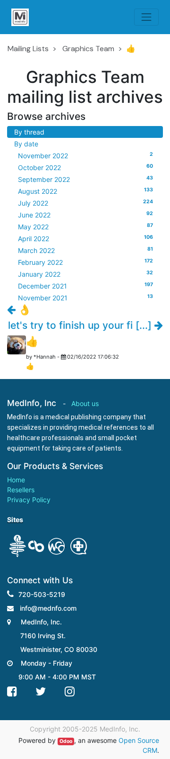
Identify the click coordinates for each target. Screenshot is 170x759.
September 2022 (85, 179)
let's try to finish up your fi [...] (81, 325)
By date (26, 144)
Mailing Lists (28, 49)
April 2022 (85, 238)
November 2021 (85, 297)
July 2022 (85, 203)
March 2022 (85, 250)
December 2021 (85, 285)
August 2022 (85, 191)
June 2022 (85, 214)
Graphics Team (88, 49)
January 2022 (85, 274)
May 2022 (85, 226)
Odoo (66, 741)
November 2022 (85, 155)
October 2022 (85, 167)
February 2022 (85, 262)
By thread (29, 132)
